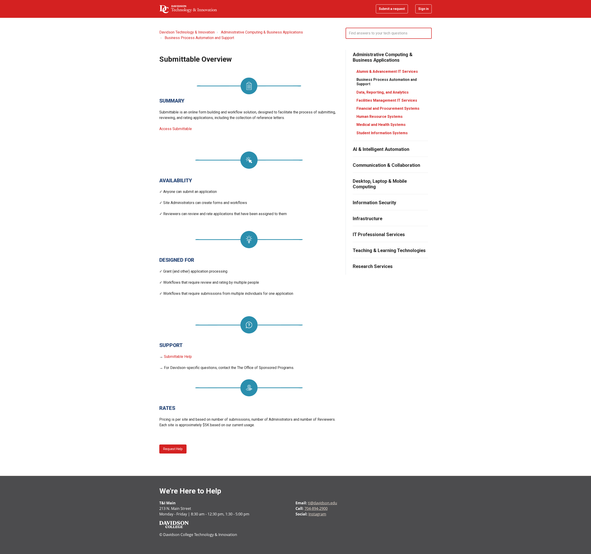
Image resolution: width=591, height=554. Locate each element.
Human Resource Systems (379, 116)
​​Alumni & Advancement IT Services (387, 71)
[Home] (188, 9)
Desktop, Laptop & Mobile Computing (380, 183)
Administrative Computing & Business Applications (262, 32)
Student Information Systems (382, 133)
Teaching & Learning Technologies (389, 250)
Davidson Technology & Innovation (187, 32)
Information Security (374, 202)
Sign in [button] (423, 9)
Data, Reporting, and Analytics (382, 92)
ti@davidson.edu (322, 502)
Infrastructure (367, 218)
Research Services (373, 266)
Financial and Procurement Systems (387, 108)
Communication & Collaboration (386, 165)
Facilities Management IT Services (386, 100)
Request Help (173, 449)
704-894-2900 (316, 508)
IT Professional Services (379, 234)
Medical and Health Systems (381, 124)
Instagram (317, 514)
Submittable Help (178, 356)
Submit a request (392, 9)
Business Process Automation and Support (199, 38)
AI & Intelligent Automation (381, 149)
